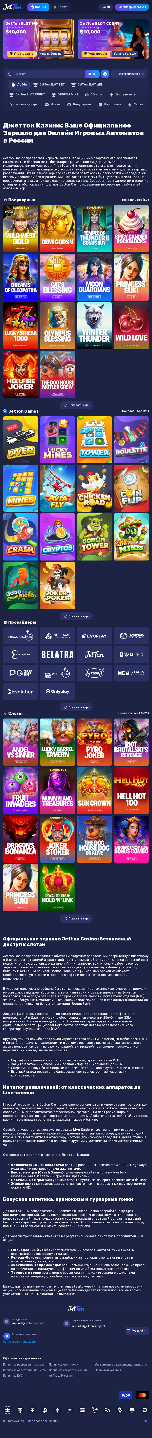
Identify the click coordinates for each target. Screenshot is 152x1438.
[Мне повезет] (105, 74)
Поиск (92, 74)
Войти (106, 7)
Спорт (62, 7)
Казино (40, 7)
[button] (65, 60)
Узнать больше (50, 53)
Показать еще (78, 405)
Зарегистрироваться (132, 7)
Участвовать (23, 53)
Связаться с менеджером (20, 1341)
